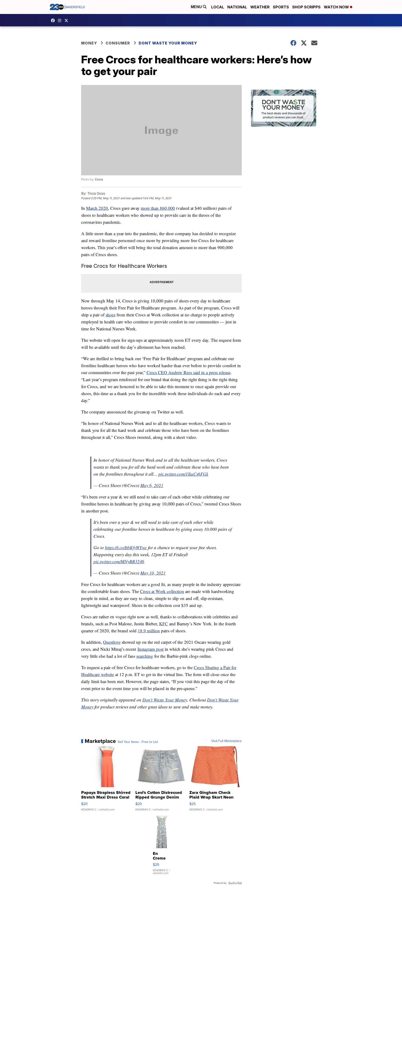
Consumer (118, 43)
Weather (260, 7)
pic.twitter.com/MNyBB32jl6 (119, 561)
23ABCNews (61, 20)
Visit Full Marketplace (226, 741)
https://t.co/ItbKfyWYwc (126, 547)
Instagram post (150, 649)
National (237, 7)
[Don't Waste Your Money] (286, 109)
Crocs (99, 179)
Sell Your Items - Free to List (138, 742)
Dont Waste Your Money (168, 43)
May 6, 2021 (151, 485)
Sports (281, 7)
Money (89, 43)
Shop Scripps (306, 7)
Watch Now (337, 7)
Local (217, 7)
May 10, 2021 (153, 573)
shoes (110, 315)
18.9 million (149, 630)
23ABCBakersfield (54, 20)
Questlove (112, 642)
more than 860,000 (158, 208)
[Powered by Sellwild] (235, 883)
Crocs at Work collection (162, 591)
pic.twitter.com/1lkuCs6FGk (183, 474)
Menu (197, 7)
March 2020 (97, 208)
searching (144, 656)
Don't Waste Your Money (164, 700)
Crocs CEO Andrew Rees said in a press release (189, 372)
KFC (163, 624)
